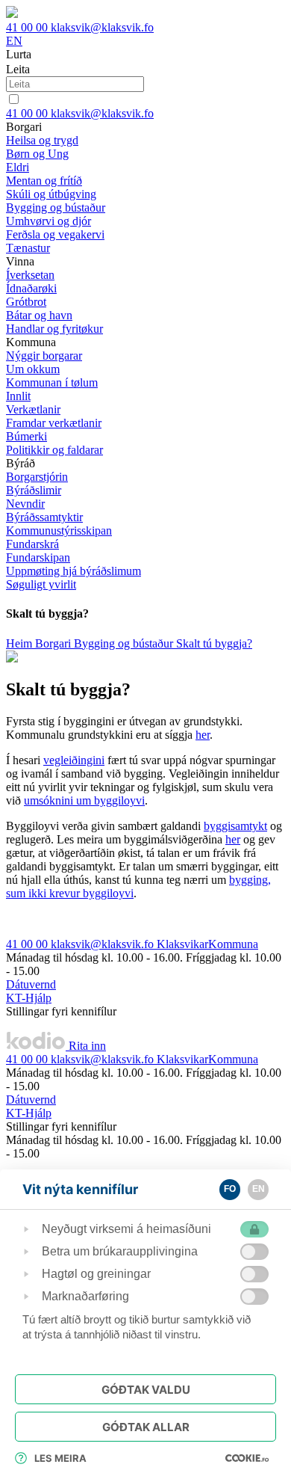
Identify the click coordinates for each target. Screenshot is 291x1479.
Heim (20, 643)
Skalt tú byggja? (214, 643)
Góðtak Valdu (145, 1390)
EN (14, 40)
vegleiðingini (73, 760)
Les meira (60, 1458)
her (202, 734)
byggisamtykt (235, 826)
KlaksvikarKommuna (207, 944)
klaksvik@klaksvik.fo (102, 27)
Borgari (54, 643)
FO (230, 1189)
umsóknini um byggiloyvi (84, 800)
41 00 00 (28, 27)
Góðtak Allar (146, 1427)
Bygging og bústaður (125, 643)
